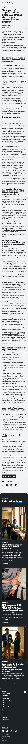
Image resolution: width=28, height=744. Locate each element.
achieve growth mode (13, 413)
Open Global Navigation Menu (25, 3)
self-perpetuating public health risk (13, 284)
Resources (6, 704)
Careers (5, 695)
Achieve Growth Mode (9, 476)
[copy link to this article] (3, 485)
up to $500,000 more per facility (14, 133)
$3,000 (4, 266)
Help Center (6, 719)
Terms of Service (6, 736)
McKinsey (4, 84)
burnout (11, 111)
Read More (5, 563)
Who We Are (6, 693)
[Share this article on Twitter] (16, 485)
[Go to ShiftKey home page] (7, 2)
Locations (5, 712)
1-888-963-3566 (13, 470)
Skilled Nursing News (17, 123)
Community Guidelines (9, 706)
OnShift (24, 103)
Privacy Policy (5, 734)
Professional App (6, 725)
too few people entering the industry (16, 68)
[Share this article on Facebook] (7, 485)
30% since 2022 (18, 128)
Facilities (5, 702)
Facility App (5, 727)
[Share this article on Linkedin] (11, 485)
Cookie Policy (5, 738)
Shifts (4, 714)
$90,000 (10, 266)
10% (14, 214)
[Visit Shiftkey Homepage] (25, 692)
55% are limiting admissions (9, 52)
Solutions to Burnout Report (18, 305)
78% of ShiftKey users (20, 308)
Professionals (6, 700)
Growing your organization (8, 199)
